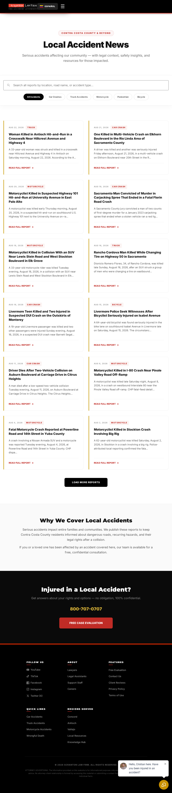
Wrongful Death (35, 735)
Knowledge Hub (77, 742)
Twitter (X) (36, 695)
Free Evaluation (117, 670)
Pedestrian (123, 97)
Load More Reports (86, 482)
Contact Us (115, 676)
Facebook (36, 682)
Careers (72, 688)
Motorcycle (102, 97)
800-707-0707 (86, 608)
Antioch (72, 723)
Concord (72, 716)
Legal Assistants (77, 676)
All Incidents (33, 97)
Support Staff (75, 682)
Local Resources (77, 735)
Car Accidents (34, 716)
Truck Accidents (79, 97)
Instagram (36, 689)
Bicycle (141, 97)
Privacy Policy (117, 688)
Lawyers (72, 670)
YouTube (35, 669)
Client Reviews (117, 682)
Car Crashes (55, 97)
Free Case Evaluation (86, 623)
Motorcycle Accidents (39, 729)
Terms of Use (116, 695)
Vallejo (71, 729)
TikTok (34, 676)
